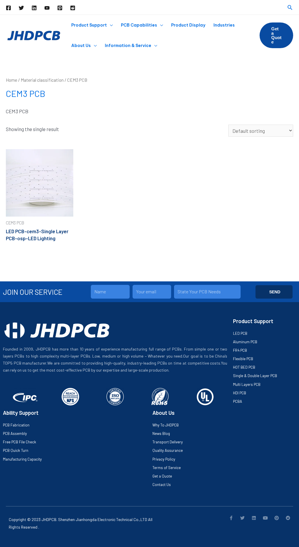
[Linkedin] (34, 8)
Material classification (42, 80)
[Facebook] (8, 8)
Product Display (188, 25)
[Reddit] (72, 8)
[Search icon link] (290, 7)
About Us (81, 45)
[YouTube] (47, 8)
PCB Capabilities (139, 25)
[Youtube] (265, 518)
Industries (224, 25)
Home (11, 80)
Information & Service (128, 45)
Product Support (89, 25)
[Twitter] (21, 8)
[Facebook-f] (231, 518)
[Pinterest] (59, 8)
